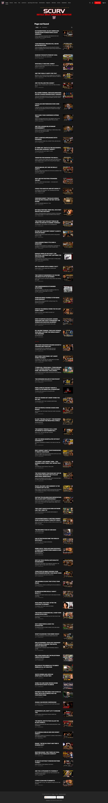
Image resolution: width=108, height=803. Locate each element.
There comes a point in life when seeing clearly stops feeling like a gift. (48, 279)
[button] (7, 2)
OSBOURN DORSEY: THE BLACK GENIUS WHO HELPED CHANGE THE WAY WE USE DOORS (47, 200)
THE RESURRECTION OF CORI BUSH (45, 530)
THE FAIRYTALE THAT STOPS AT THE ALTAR (44, 466)
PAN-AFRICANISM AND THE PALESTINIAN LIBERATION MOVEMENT (47, 656)
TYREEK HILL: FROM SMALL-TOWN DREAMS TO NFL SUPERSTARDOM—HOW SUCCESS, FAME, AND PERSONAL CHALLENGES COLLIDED (48, 369)
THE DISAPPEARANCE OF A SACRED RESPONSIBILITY (46, 512)
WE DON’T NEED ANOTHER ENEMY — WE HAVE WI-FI (46, 182)
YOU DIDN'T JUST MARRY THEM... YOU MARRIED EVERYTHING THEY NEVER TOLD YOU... (47, 463)
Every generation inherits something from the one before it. (48, 584)
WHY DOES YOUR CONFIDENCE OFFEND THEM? (47, 116)
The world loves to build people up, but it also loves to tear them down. (47, 616)
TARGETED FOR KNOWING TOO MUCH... (47, 157)
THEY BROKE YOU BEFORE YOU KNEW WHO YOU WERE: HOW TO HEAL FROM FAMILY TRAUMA (47, 360)
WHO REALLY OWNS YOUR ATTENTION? (43, 380)
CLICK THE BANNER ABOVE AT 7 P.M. (43, 203)
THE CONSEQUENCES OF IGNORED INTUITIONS (45, 287)
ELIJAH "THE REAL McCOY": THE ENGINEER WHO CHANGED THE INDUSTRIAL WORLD (48, 419)
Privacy (53, 794)
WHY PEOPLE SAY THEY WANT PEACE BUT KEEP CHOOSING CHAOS (47, 412)
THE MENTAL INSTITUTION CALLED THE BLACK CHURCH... (47, 721)
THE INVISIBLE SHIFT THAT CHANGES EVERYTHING (46, 401)
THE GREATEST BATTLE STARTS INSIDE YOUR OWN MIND (47, 627)
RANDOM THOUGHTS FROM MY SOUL (46, 55)
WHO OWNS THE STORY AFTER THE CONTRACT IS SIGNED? (45, 603)
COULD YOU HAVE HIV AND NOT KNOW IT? (47, 188)
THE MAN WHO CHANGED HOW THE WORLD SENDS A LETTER (46, 648)
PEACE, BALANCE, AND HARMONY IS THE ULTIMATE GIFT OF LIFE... (47, 486)
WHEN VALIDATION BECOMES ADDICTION (44, 574)
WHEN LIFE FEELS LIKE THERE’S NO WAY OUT (44, 312)
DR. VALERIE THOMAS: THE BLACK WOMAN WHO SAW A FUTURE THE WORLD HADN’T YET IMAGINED (48, 332)
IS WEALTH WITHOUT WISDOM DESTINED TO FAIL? (47, 761)
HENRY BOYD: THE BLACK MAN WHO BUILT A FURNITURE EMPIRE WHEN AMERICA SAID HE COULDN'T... (48, 550)
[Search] (90, 2)
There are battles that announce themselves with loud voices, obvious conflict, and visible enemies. (48, 454)
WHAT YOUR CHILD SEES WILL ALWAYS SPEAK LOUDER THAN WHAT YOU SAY (48, 522)
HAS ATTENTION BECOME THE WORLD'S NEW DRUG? (47, 539)
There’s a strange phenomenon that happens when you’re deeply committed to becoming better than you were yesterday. (47, 119)
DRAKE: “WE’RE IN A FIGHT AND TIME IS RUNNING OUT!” (47, 744)
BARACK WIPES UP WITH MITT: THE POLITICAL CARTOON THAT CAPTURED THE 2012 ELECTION (48, 255)
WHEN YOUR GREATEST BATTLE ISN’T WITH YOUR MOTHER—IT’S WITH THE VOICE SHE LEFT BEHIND (48, 479)
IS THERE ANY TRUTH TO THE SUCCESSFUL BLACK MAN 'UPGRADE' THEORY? (48, 148)
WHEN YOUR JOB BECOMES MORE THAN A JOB (45, 324)
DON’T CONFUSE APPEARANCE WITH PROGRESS (46, 138)
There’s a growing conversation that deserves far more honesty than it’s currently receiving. (46, 36)
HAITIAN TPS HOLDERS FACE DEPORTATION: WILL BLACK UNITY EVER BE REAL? (48, 498)
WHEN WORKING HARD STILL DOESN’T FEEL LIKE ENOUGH (47, 141)
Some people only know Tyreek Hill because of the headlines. (48, 372)
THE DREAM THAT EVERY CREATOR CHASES (44, 606)
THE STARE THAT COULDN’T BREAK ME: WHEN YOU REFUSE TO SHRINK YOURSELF (47, 221)
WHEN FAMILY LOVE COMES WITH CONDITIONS (45, 268)
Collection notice (62, 794)
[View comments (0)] (44, 40)
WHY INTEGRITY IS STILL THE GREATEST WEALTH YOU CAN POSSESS (47, 783)
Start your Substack (50, 797)
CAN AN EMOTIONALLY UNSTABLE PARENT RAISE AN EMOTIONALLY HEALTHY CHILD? (48, 519)
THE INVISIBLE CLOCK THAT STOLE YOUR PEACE (47, 582)
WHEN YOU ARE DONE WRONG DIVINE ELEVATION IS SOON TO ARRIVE (46, 683)
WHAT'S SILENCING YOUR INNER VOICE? (47, 634)
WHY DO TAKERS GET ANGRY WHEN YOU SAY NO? (47, 398)
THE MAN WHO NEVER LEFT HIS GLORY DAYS (44, 391)
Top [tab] (40, 27)
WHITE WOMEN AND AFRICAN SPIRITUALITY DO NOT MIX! (44, 675)
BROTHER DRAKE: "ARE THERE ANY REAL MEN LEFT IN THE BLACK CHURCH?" (47, 753)
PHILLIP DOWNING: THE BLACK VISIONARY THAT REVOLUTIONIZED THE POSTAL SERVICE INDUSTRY (48, 644)
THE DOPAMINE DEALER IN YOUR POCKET (47, 379)
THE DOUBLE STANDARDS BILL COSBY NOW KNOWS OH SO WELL (48, 613)
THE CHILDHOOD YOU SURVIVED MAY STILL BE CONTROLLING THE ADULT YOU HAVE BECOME (45, 349)
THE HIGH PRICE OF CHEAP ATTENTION (43, 542)
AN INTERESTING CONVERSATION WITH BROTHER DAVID (47, 704)
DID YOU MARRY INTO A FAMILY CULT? (46, 266)
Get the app (60, 797)
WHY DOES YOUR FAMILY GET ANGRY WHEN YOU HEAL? (46, 357)
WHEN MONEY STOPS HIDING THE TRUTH (44, 764)
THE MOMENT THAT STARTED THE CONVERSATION (46, 224)
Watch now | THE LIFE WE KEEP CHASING (44, 432)
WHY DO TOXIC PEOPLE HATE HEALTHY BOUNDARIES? (47, 561)
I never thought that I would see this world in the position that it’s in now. (47, 235)
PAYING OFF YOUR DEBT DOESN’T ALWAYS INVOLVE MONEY (48, 231)
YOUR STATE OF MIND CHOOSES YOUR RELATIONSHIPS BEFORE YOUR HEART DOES (48, 572)
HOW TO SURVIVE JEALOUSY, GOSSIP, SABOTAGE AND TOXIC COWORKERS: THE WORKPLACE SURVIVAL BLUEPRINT (47, 320)
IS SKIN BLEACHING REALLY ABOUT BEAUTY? (45, 592)
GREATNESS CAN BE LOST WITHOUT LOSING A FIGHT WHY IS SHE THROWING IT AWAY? (48, 736)
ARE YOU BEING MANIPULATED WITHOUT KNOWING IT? (47, 439)
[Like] (36, 40)
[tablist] (41, 27)
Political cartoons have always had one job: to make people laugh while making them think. (47, 259)
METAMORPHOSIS (39, 335)
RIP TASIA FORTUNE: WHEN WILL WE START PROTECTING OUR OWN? (48, 210)
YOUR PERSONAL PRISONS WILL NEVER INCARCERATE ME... (47, 44)
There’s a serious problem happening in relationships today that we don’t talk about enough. (48, 130)
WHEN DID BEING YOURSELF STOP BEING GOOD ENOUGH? (47, 298)
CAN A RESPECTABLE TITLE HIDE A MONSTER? (45, 243)
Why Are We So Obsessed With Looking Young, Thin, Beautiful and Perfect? (46, 301)
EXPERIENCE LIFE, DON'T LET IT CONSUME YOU (47, 711)
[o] (68, 33)
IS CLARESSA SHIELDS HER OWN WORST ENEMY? (47, 733)
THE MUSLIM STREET (39, 531)
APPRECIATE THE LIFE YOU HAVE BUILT (43, 56)
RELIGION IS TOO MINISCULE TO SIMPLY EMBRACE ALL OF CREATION (47, 666)
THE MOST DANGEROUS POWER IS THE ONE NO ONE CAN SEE (47, 443)
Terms (56, 794)
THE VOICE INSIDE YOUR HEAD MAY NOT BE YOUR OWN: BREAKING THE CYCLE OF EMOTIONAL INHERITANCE (48, 475)
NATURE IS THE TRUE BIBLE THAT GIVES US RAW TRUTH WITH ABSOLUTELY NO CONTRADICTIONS (48, 693)
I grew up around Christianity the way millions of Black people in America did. (47, 66)
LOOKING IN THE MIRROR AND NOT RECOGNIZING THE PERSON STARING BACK (47, 773)
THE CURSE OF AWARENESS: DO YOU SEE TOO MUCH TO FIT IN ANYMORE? (47, 276)
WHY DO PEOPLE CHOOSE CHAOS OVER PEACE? (47, 408)
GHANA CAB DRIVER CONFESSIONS (45, 702)
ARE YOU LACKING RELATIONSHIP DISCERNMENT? (45, 127)
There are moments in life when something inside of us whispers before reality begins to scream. (47, 290)
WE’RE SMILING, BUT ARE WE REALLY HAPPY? (46, 168)
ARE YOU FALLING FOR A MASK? (44, 83)
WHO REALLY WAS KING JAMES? (45, 63)
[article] (54, 35)
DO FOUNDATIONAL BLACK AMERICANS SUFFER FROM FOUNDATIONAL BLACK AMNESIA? (47, 32)
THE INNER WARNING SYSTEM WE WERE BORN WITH (46, 635)
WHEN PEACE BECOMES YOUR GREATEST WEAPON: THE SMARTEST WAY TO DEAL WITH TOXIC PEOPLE (47, 564)
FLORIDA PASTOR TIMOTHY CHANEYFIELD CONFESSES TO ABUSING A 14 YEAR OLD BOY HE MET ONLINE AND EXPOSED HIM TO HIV (47, 246)
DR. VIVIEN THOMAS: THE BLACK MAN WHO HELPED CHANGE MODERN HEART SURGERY (48, 93)
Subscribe (97, 2)
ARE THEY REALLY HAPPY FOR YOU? (46, 73)
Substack (48, 800)
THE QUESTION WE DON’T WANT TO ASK (44, 151)
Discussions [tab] (44, 27)
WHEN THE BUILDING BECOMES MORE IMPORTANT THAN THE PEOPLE (47, 725)
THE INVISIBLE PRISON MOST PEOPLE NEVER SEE (45, 714)
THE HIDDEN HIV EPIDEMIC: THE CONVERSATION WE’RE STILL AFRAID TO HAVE (47, 191)
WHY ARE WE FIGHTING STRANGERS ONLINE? (46, 179)
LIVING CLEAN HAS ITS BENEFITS (45, 780)
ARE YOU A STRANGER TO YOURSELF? (46, 771)
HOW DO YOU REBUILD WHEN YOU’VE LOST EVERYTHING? (48, 309)
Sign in (104, 2)
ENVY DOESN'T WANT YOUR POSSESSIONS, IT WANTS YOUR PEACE (48, 451)
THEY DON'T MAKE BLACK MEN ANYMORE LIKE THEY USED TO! (47, 509)
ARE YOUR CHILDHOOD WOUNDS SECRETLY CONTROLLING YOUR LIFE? (48, 345)
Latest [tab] (37, 27)
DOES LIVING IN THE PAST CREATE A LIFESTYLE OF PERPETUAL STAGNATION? (47, 388)
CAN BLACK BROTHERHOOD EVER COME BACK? (47, 104)
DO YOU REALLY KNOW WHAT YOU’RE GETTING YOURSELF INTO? (47, 85)
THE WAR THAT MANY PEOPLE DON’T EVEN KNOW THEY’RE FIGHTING (47, 595)
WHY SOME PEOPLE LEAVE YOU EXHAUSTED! (44, 624)
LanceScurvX (42, 38)
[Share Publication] (92, 2)
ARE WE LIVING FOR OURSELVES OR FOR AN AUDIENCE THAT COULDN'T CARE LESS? (48, 171)
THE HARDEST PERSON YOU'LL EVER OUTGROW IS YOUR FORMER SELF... (46, 429)
